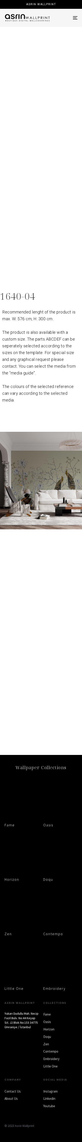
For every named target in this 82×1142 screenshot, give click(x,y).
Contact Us (13, 1091)
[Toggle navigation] (65, 18)
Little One (14, 988)
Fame (10, 825)
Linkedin (49, 1098)
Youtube (49, 1106)
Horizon (12, 879)
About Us (11, 1098)
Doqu (48, 879)
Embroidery (54, 988)
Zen (8, 934)
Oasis (48, 825)
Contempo (53, 934)
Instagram (50, 1091)
